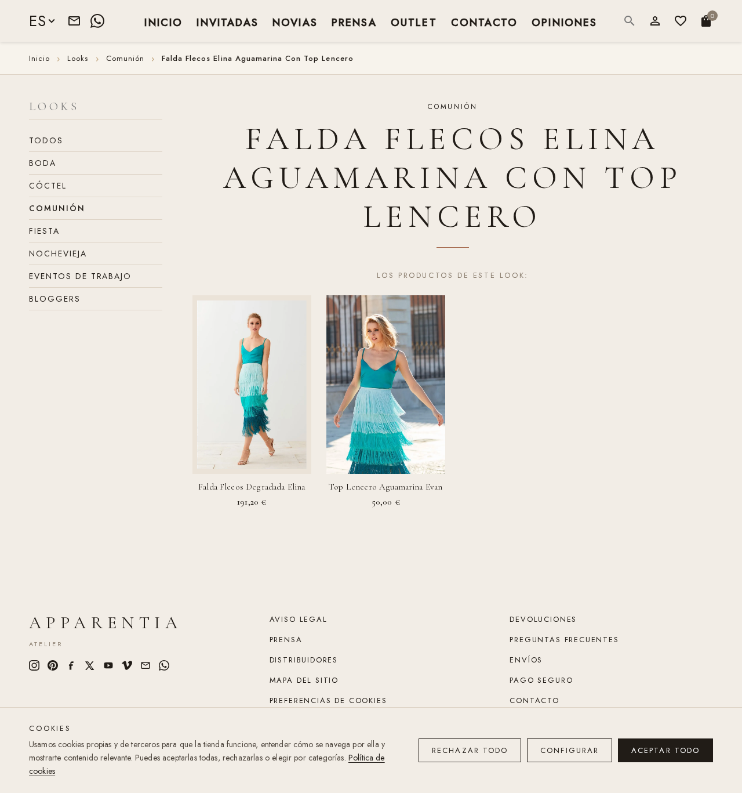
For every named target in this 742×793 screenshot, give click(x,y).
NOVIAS (295, 21)
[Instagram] (34, 665)
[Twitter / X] (90, 665)
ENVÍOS (526, 659)
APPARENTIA (105, 622)
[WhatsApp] (97, 21)
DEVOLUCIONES (543, 619)
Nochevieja (58, 253)
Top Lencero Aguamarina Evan (385, 486)
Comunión (57, 208)
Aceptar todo (665, 750)
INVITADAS (227, 21)
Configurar (569, 750)
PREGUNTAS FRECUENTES (564, 639)
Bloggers (55, 299)
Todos (46, 140)
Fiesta (44, 231)
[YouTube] (108, 665)
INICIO (163, 21)
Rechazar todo (470, 750)
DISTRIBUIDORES (304, 659)
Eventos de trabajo (80, 276)
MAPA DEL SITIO (304, 680)
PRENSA (354, 21)
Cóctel (48, 185)
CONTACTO (484, 21)
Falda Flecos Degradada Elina (251, 486)
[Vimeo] (127, 665)
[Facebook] (71, 665)
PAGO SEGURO (541, 680)
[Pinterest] (53, 665)
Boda (42, 163)
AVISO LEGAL (299, 619)
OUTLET (414, 21)
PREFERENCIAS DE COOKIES (328, 700)
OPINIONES (564, 21)
